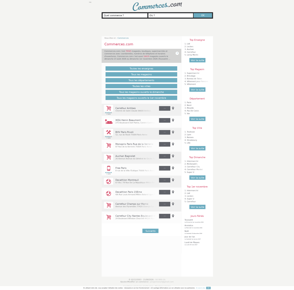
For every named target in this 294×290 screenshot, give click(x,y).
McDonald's (192, 164)
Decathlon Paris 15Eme (128, 192)
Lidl (188, 44)
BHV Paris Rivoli (124, 132)
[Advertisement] (157, 28)
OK (203, 15)
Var (188, 113)
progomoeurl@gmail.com (162, 282)
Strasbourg (192, 140)
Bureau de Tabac (194, 79)
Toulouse (191, 132)
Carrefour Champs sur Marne (131, 204)
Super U (190, 172)
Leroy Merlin (192, 55)
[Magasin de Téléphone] (107, 170)
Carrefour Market (195, 169)
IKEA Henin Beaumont (128, 120)
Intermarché (192, 161)
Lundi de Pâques (192, 243)
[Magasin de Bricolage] (107, 134)
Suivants (150, 231)
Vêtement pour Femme (197, 81)
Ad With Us (160, 279)
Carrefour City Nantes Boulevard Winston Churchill (144, 216)
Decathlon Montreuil (127, 180)
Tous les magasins (141, 74)
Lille (188, 143)
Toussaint (194, 221)
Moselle (190, 108)
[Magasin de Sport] (107, 183)
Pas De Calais (193, 111)
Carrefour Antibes (125, 108)
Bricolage (191, 76)
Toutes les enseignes (141, 68)
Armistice (193, 226)
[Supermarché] (107, 110)
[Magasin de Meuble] (107, 123)
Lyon (189, 134)
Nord (189, 105)
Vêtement (191, 84)
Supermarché (193, 73)
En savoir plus (200, 288)
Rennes (190, 137)
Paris (189, 102)
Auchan (190, 49)
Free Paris (120, 168)
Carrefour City (193, 167)
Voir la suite (197, 60)
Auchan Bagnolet (125, 156)
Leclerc (190, 46)
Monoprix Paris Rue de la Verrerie (134, 144)
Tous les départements (141, 80)
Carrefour (191, 52)
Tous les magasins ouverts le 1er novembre (141, 98)
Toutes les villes (141, 86)
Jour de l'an (193, 238)
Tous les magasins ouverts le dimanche (141, 92)
